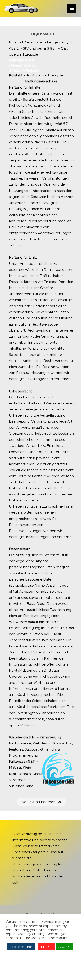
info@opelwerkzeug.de (43, 75)
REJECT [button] (46, 946)
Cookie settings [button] (20, 946)
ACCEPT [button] (64, 946)
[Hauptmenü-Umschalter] (71, 8)
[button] (41, 802)
